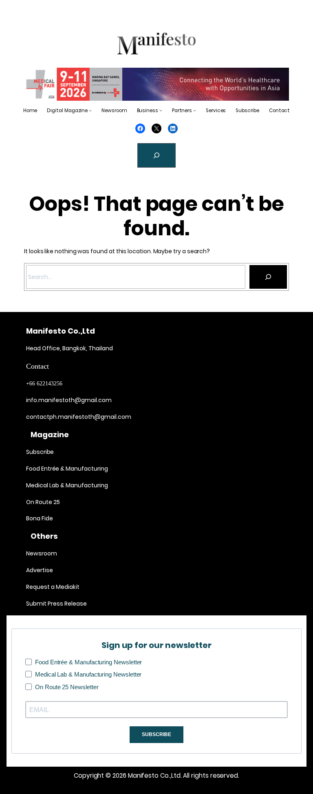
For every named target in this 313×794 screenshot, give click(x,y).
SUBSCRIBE (156, 734)
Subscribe (40, 452)
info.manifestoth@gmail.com (69, 400)
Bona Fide (39, 518)
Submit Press (44, 603)
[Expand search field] (156, 155)
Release (75, 603)
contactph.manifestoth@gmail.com (78, 417)
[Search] (268, 277)
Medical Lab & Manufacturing (67, 485)
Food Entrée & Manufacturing (67, 468)
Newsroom (41, 553)
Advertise (39, 570)
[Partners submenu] (194, 110)
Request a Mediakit (52, 587)
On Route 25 (43, 502)
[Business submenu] (160, 110)
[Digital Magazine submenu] (90, 110)
